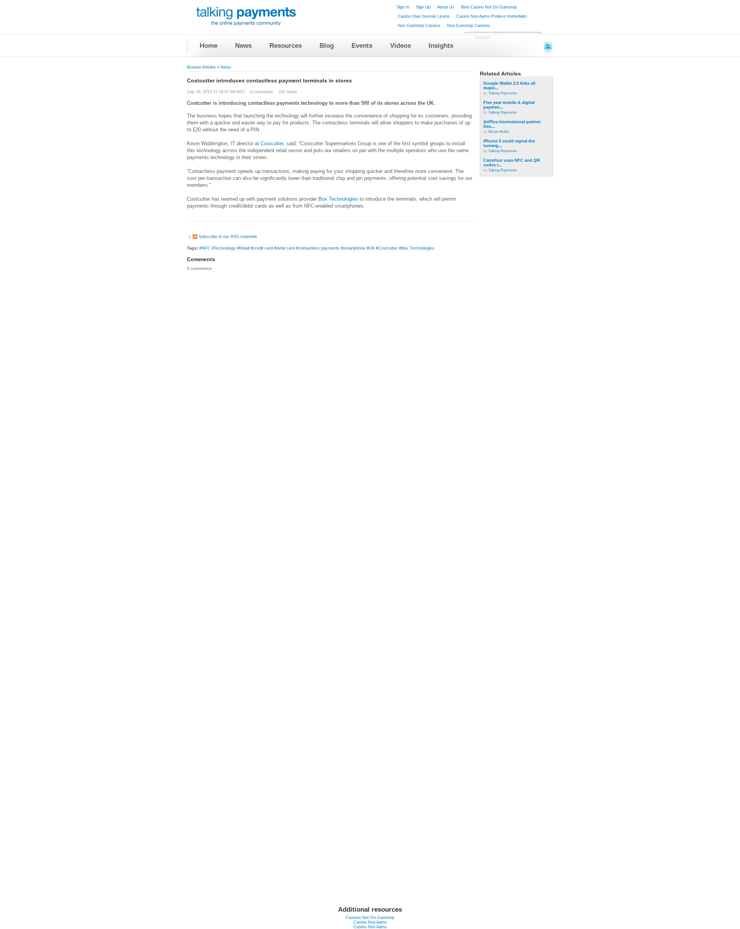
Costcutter (272, 143)
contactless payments (319, 248)
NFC (206, 248)
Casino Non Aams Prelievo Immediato (491, 16)
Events (362, 45)
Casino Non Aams (370, 922)
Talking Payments (502, 93)
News (243, 45)
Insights (441, 45)
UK (372, 248)
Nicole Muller (498, 132)
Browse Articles (201, 67)
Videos (400, 45)
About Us (445, 7)
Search (482, 37)
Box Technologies (338, 199)
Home (208, 45)
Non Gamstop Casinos (419, 25)
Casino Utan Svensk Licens (424, 16)
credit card (263, 248)
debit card (285, 248)
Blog (327, 45)
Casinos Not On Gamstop (370, 917)
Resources (285, 45)
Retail (244, 248)
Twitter (548, 45)
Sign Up (423, 7)
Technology (224, 248)
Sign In (403, 7)
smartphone (354, 248)
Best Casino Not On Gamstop (489, 7)
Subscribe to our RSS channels (227, 236)
